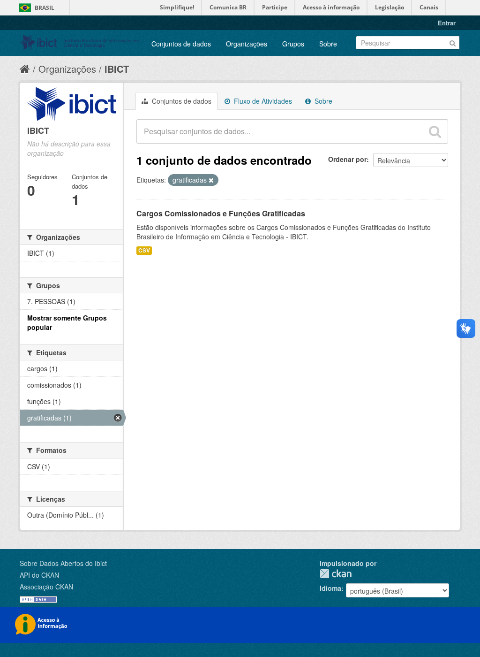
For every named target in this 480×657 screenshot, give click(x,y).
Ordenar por (347, 159)
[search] (435, 131)
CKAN (336, 574)
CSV (144, 250)
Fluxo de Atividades (262, 101)
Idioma (330, 588)
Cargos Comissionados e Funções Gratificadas (220, 213)
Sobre (328, 43)
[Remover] (211, 180)
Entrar (447, 22)
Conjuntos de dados (181, 43)
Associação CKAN (46, 586)
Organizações (246, 43)
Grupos (293, 43)
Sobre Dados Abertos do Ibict (63, 563)
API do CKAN (39, 575)
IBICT (117, 69)
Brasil (44, 8)
